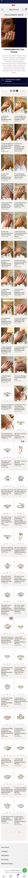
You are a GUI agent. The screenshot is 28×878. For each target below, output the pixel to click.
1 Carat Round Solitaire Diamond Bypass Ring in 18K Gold (6, 761)
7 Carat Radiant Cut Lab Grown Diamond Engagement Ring (20, 117)
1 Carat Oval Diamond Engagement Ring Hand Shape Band (7, 406)
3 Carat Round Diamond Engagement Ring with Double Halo (6, 263)
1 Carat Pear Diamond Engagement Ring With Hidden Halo (20, 348)
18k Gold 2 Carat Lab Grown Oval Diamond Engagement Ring (7, 549)
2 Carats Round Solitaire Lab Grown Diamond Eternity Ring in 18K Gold (20, 700)
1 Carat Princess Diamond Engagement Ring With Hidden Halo (19, 292)
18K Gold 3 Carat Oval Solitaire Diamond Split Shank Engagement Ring (20, 579)
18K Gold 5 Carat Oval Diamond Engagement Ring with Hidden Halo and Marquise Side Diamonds (7, 609)
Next (19, 832)
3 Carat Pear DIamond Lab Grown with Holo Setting (7, 233)
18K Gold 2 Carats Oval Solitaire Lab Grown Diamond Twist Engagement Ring (6, 520)
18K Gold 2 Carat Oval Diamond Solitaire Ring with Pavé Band (6, 463)
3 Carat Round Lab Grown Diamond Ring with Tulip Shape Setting (20, 234)
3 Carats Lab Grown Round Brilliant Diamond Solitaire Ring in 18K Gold (20, 670)
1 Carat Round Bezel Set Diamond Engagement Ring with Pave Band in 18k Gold (7, 732)
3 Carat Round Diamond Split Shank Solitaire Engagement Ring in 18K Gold (7, 790)
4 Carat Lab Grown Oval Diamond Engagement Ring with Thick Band (6, 205)
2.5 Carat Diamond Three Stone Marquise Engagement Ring (7, 435)
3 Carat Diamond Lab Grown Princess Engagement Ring (20, 204)
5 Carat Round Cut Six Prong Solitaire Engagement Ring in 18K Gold (7, 819)
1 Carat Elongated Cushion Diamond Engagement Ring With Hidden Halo (6, 349)
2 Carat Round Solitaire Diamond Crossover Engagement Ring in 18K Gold (20, 732)
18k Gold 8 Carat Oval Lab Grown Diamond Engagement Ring (20, 491)
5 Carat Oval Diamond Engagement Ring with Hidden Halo (6, 176)
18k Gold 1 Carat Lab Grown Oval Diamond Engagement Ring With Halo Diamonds (20, 550)
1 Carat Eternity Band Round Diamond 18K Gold (20, 377)
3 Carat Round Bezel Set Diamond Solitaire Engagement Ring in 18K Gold (20, 790)
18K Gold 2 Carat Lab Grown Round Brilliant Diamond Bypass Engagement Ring (7, 639)
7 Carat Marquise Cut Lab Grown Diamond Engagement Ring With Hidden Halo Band (7, 147)
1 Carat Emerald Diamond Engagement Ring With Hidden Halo (6, 321)
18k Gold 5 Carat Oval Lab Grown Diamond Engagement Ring (7, 491)
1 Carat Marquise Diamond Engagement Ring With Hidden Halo (6, 378)
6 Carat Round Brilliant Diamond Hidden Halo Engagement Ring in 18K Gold (20, 820)
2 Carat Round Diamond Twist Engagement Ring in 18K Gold (20, 761)
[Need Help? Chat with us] (24, 870)
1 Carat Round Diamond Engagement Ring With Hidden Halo (6, 292)
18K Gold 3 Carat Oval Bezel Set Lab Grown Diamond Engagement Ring (6, 579)
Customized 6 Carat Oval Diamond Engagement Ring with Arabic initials (20, 407)
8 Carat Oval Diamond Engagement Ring (6, 117)
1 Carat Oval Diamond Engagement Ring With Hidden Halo (20, 320)
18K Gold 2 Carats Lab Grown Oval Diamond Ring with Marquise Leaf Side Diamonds (19, 608)
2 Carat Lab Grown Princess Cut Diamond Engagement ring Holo (20, 263)
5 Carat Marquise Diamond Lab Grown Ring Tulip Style (20, 175)
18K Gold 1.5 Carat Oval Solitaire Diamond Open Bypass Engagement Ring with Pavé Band (20, 520)
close (1, 0)
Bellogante (20, 872)
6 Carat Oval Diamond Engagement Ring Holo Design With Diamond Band (19, 147)
